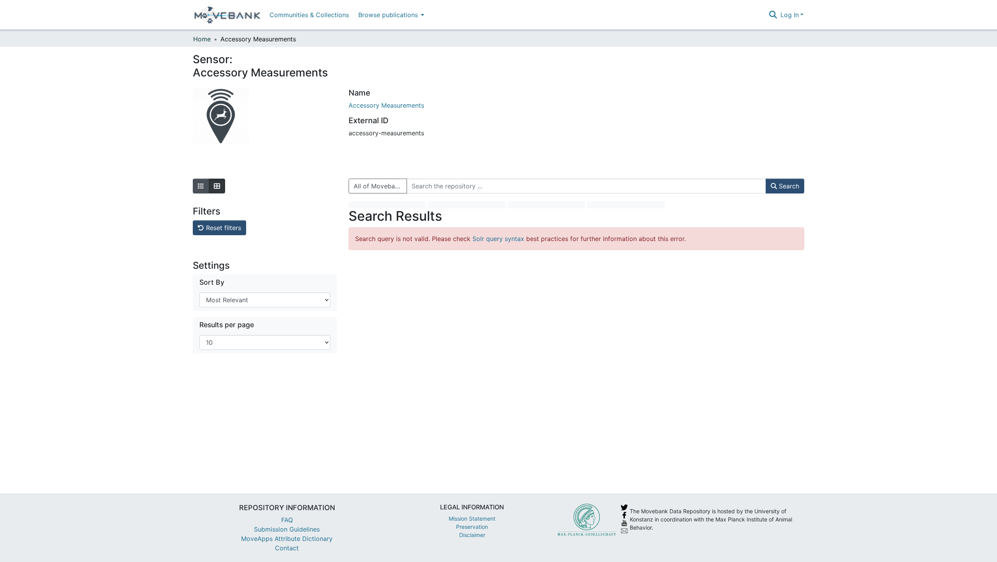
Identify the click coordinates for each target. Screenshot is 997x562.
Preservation (472, 526)
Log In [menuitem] (789, 15)
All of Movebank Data (380, 186)
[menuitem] (390, 14)
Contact (287, 548)
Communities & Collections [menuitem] (309, 15)
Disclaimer (472, 535)
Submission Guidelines (287, 529)
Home (202, 39)
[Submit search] (773, 15)
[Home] (227, 15)
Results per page (226, 325)
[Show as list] (201, 186)
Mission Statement (472, 518)
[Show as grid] (217, 186)
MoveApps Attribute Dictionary (287, 538)
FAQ (287, 520)
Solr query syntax (498, 239)
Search (788, 186)
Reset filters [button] (222, 228)
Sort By (211, 282)
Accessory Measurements (386, 105)
